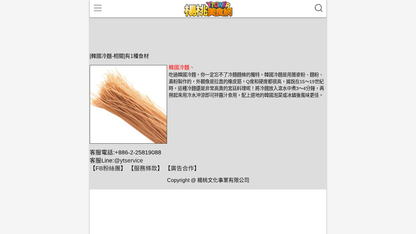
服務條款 (145, 168)
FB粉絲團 (108, 168)
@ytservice (128, 160)
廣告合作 (182, 168)
